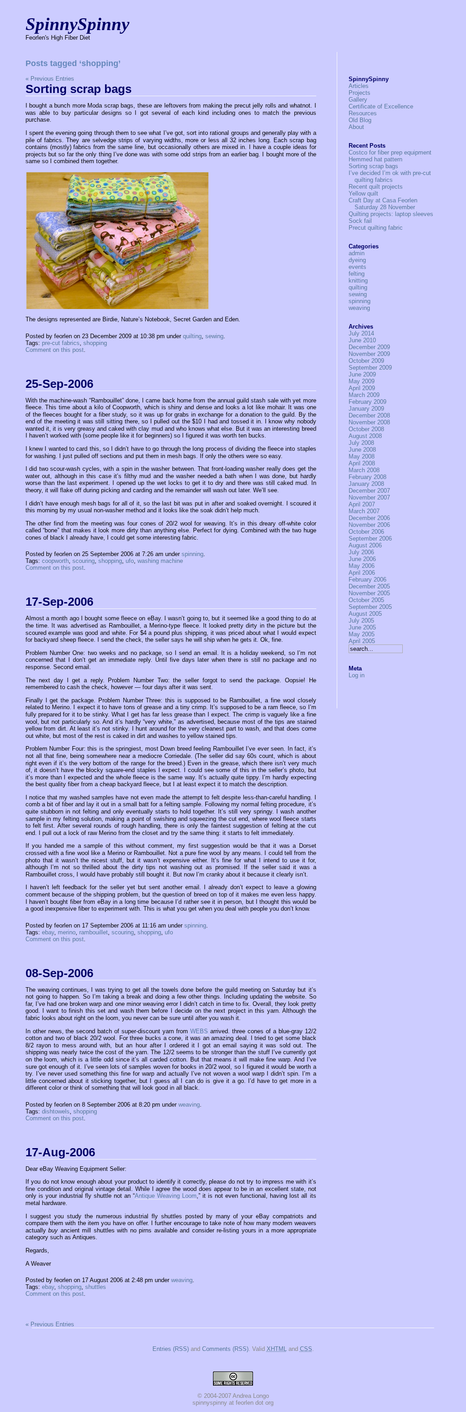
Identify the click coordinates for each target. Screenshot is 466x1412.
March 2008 (364, 470)
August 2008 (365, 436)
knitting (358, 280)
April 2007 (362, 504)
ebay (48, 932)
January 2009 (366, 408)
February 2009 (367, 401)
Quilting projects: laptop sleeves (391, 214)
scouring (83, 560)
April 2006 (362, 572)
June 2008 (362, 449)
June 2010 (362, 340)
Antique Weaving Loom (166, 1195)
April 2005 (362, 641)
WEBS (199, 1031)
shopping (95, 343)
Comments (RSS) (225, 1348)
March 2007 (364, 511)
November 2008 (369, 422)
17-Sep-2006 (59, 601)
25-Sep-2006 (59, 384)
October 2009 (366, 360)
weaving (189, 1104)
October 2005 (366, 600)
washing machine (160, 560)
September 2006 (370, 538)
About (356, 127)
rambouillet (93, 932)
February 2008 (367, 477)
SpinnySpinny (77, 24)
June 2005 (362, 627)
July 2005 (361, 620)
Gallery (358, 99)
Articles (359, 85)
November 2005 (369, 593)
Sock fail (360, 220)
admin (357, 253)
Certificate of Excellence (381, 106)
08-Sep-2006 (59, 973)
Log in (357, 675)
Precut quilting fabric (376, 227)
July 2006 (361, 552)
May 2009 (362, 381)
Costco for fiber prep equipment (390, 152)
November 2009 (369, 353)
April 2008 (362, 463)
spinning (192, 554)
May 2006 (362, 565)
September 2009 (370, 367)
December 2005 (369, 586)
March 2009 (364, 395)
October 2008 (366, 429)
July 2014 (361, 333)
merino (67, 932)
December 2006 (369, 518)
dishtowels (56, 1111)
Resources (363, 113)
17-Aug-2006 (60, 1152)
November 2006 (369, 524)
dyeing (357, 260)
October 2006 (366, 531)
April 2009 (362, 388)
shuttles (95, 1286)
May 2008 (362, 456)
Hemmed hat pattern (375, 159)
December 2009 (369, 347)
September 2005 (370, 606)
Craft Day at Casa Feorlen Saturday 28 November (383, 204)
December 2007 (369, 490)
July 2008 (361, 442)
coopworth (55, 560)
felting (357, 273)
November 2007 (369, 497)
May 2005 (362, 634)
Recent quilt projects (376, 186)
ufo (130, 560)
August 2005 (365, 613)
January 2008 (366, 483)
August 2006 (365, 545)
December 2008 (369, 415)
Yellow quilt (363, 193)
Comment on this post (54, 349)
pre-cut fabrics (61, 343)
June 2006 (362, 559)
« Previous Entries (49, 78)
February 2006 (367, 579)
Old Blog (360, 120)
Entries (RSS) (170, 1348)
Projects (359, 92)
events (357, 266)
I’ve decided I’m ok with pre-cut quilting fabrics (390, 176)
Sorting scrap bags (78, 89)
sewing (214, 336)
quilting (192, 336)
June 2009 (362, 374)
